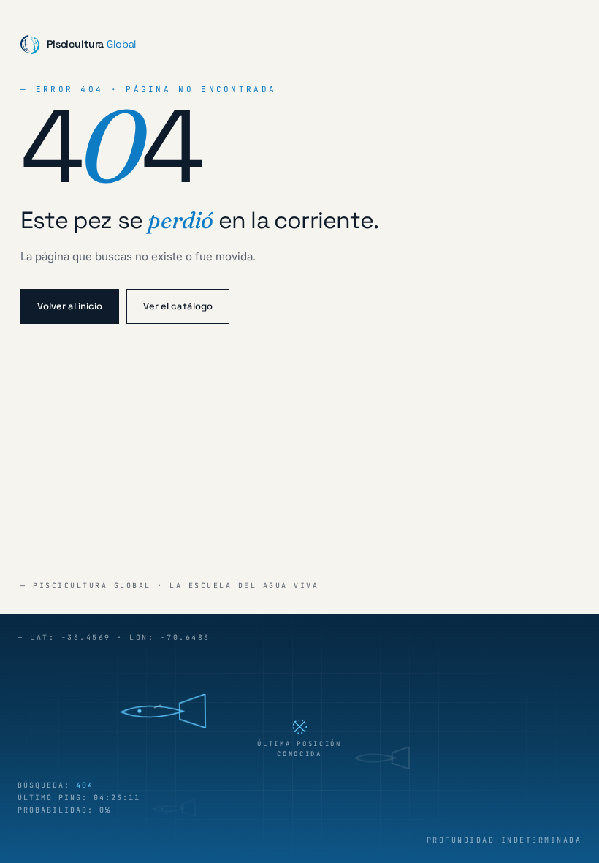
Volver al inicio (69, 306)
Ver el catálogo (178, 306)
